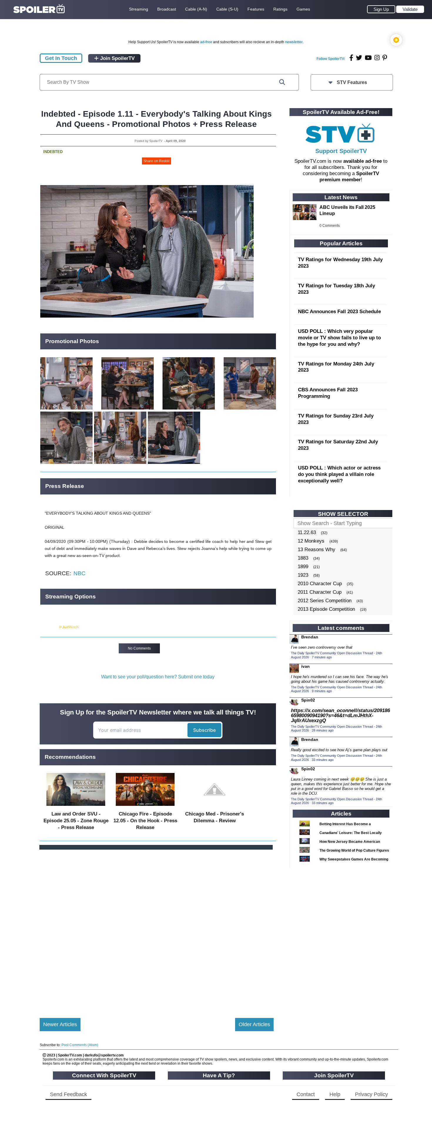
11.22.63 (307, 532)
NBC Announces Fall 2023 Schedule (339, 311)
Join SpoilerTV (117, 58)
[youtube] (368, 57)
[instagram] (377, 57)
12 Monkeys (311, 541)
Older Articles (254, 1024)
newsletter (294, 42)
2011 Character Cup (319, 592)
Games (303, 9)
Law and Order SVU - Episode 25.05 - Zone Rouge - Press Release (75, 820)
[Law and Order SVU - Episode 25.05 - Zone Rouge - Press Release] (75, 807)
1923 (303, 575)
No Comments (139, 648)
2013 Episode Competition (326, 609)
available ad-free (362, 161)
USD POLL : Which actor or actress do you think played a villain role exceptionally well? (339, 474)
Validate (410, 9)
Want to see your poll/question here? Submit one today (158, 676)
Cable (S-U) (227, 9)
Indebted (53, 152)
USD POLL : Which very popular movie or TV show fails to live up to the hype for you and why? (339, 337)
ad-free (206, 42)
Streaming (138, 9)
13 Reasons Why (316, 549)
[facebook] (351, 57)
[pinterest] (384, 57)
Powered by (49, 627)
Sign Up (381, 9)
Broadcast (166, 9)
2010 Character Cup (320, 583)
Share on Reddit (156, 161)
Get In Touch (61, 58)
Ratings (280, 9)
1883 (303, 558)
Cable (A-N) (196, 9)
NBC (79, 573)
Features (255, 9)
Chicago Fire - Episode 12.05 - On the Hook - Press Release (145, 820)
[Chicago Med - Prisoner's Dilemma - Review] (214, 807)
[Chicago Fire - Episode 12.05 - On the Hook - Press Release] (145, 807)
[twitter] (359, 57)
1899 (303, 566)
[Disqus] (157, 928)
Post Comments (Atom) (79, 1045)
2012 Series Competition (324, 600)
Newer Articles (60, 1024)
